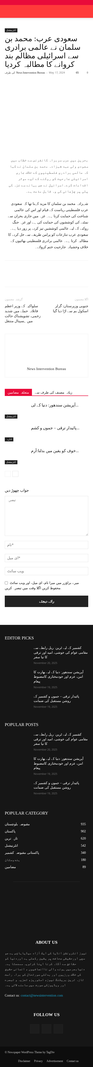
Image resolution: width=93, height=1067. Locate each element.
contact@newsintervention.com (42, 995)
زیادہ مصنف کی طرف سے (53, 392)
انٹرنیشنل (11, 30)
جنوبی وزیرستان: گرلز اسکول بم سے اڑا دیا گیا (70, 308)
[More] (69, 90)
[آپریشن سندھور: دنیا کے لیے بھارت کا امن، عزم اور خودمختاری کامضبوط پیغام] (17, 410)
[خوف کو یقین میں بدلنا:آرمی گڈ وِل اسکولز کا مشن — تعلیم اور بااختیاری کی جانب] (17, 456)
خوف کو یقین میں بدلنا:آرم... (55, 451)
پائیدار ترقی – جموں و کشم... (55, 428)
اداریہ (9, 439)
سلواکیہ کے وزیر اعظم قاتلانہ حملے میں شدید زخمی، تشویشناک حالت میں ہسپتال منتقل (23, 313)
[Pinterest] (46, 90)
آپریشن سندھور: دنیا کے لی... (54, 405)
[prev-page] (8, 474)
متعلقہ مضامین (18, 392)
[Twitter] (35, 90)
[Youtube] (58, 1028)
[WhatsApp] (57, 90)
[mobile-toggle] (8, 11)
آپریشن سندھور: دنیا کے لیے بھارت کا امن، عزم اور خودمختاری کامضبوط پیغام (58, 676)
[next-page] (15, 474)
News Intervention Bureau (30, 72)
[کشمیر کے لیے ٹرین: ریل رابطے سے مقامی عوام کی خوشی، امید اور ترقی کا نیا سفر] (17, 654)
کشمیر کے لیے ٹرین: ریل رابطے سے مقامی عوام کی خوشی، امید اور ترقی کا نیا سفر (61, 652)
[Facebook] (24, 90)
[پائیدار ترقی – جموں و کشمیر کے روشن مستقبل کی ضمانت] (17, 433)
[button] (86, 11)
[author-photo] (46, 362)
